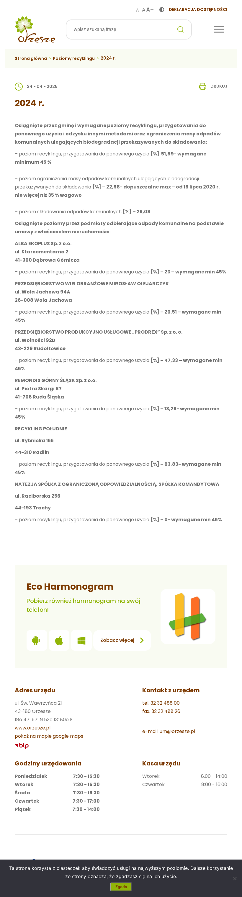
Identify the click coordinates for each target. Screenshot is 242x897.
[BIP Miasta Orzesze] (22, 745)
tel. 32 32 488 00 (161, 703)
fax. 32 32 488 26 (161, 711)
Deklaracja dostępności (198, 9)
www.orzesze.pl (32, 727)
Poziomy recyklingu (74, 58)
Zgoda (121, 887)
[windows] (81, 641)
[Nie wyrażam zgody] (235, 878)
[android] (37, 641)
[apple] (59, 641)
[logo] (35, 29)
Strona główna (31, 58)
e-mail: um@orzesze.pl (168, 731)
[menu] (219, 30)
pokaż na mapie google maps (49, 736)
